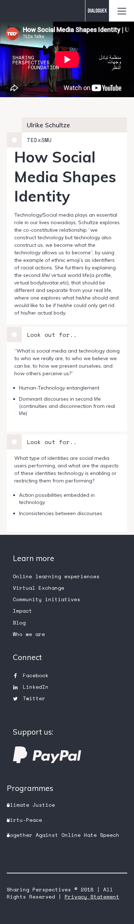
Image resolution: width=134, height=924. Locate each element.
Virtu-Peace (24, 820)
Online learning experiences (56, 576)
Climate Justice (31, 804)
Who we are (29, 634)
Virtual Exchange (38, 587)
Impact (22, 610)
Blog (19, 622)
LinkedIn (36, 686)
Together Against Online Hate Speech (63, 835)
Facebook (36, 675)
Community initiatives (46, 599)
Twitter (34, 698)
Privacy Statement (92, 896)
